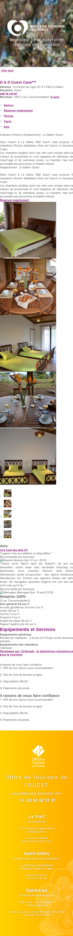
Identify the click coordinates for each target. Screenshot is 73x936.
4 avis (55, 97)
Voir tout (7, 70)
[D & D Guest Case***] (28, 256)
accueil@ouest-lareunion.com (36, 793)
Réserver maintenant (14, 200)
